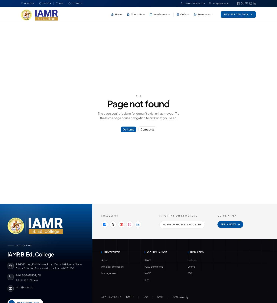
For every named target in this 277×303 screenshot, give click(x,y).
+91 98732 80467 (27, 280)
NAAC (148, 273)
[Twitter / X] (242, 3)
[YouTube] (246, 3)
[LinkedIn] (254, 3)
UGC (145, 297)
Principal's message (112, 266)
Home (118, 14)
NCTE (160, 297)
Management (109, 273)
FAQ (61, 3)
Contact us (147, 129)
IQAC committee (154, 266)
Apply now (228, 224)
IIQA (147, 279)
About (104, 260)
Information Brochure (184, 224)
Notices (29, 3)
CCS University (180, 297)
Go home (128, 129)
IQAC (148, 260)
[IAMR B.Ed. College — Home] (39, 14)
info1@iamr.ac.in (220, 3)
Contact (77, 3)
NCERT (130, 297)
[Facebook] (238, 3)
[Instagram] (250, 3)
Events (47, 3)
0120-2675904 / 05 (195, 3)
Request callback (236, 14)
